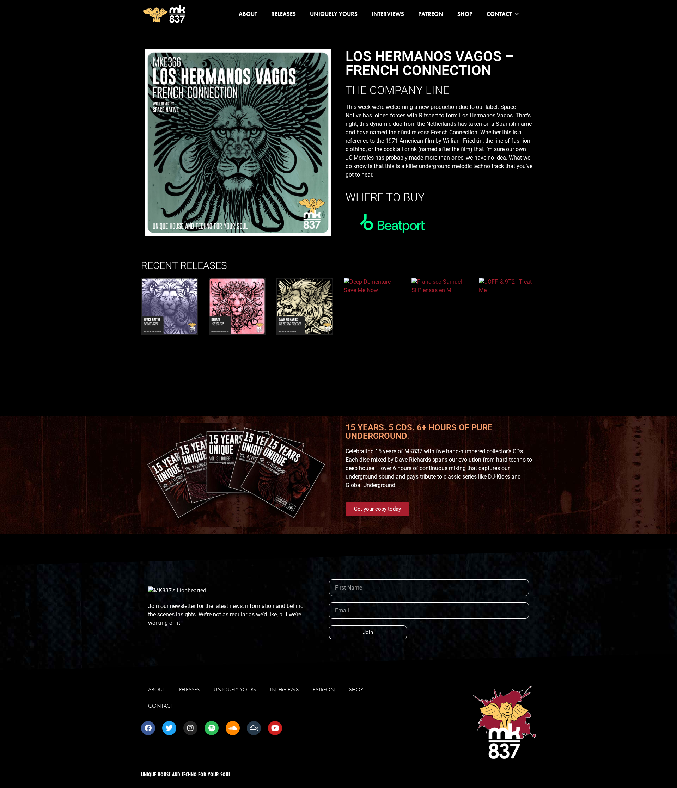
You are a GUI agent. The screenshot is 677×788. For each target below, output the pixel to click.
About (248, 14)
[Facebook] (148, 728)
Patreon (430, 14)
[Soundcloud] (233, 728)
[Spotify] (212, 728)
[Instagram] (190, 728)
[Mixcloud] (254, 728)
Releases (283, 14)
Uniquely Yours (334, 14)
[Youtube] (275, 728)
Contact (499, 14)
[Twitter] (169, 728)
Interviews (388, 14)
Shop (464, 14)
